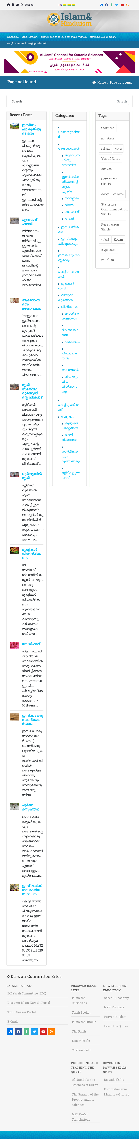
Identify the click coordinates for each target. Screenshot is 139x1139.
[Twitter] (117, 4)
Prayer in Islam (115, 1016)
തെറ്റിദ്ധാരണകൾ (16, 43)
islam (105, 148)
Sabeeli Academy (116, 998)
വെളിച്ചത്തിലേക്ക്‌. (37, 43)
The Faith (79, 1031)
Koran (118, 239)
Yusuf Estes (110, 158)
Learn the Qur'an (116, 1026)
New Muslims (114, 1007)
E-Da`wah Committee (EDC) (26, 993)
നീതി (105, 239)
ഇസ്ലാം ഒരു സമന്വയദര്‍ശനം (32, 719)
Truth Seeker (81, 1012)
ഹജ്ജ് (69, 218)
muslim (107, 260)
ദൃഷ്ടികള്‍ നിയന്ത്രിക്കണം (31, 553)
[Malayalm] (64, 4)
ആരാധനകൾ (29, 36)
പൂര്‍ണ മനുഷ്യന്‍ (30, 807)
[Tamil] (73, 4)
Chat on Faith (81, 1050)
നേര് (104, 194)
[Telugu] (69, 4)
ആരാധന (108, 249)
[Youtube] (123, 4)
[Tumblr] (112, 4)
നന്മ (118, 148)
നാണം (118, 194)
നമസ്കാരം (72, 198)
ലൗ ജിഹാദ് (31, 643)
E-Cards (12, 1021)
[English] (60, 4)
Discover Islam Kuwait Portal (28, 1002)
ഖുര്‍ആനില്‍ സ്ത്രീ (32, 475)
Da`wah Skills (114, 1079)
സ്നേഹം (106, 169)
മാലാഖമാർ (70, 370)
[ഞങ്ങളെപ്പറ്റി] (13, 5)
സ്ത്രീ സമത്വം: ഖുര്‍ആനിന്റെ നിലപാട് (32, 390)
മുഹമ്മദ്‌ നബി (69, 36)
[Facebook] (107, 4)
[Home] (9, 5)
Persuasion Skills (110, 226)
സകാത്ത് (72, 211)
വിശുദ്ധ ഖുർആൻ (50, 36)
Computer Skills (109, 181)
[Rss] (128, 4)
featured (108, 128)
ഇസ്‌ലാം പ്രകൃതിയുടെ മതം (31, 129)
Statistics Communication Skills (114, 209)
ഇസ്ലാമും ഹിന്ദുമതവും (103, 36)
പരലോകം (72, 341)
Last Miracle (81, 1041)
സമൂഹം (82, 36)
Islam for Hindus (84, 1022)
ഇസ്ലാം (107, 138)
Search (28, 4)
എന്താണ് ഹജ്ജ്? (29, 221)
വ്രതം (69, 205)
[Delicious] (102, 4)
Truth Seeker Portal (21, 1012)
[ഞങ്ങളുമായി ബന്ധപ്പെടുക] (18, 5)
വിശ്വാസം (13, 36)
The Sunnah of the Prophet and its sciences (85, 1099)
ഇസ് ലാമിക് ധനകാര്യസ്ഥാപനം (31, 889)
